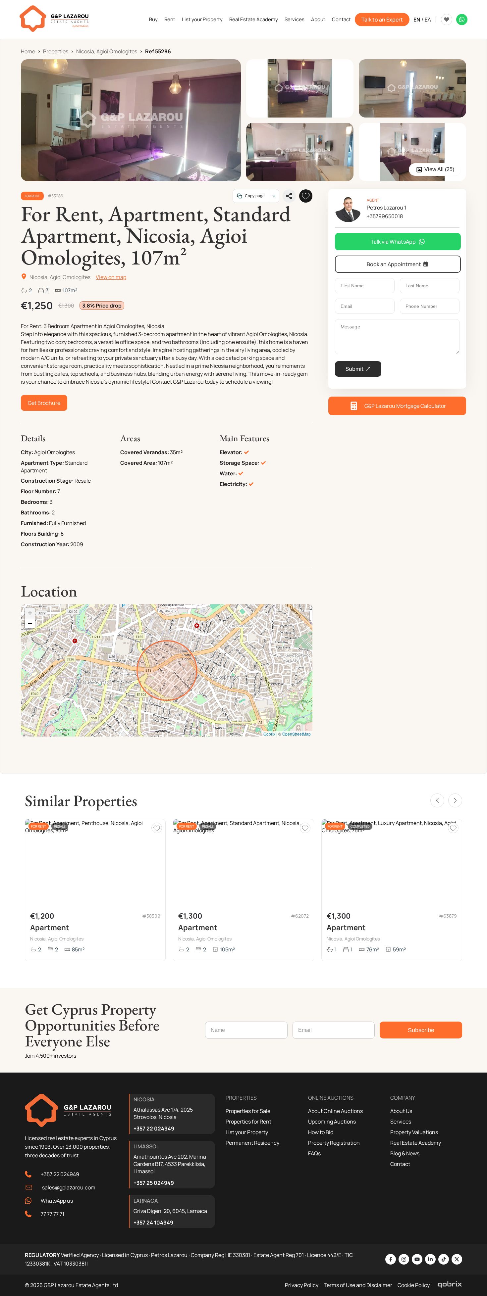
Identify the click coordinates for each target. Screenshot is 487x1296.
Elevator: (231, 452)
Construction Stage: (47, 480)
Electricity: (233, 484)
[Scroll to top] (480, 1248)
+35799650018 (385, 216)
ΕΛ (428, 19)
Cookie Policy (414, 1285)
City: (27, 452)
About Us (401, 1111)
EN (416, 19)
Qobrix (269, 734)
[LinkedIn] (430, 1259)
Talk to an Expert (382, 19)
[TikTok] (443, 1259)
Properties (55, 51)
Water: (228, 473)
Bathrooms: (36, 512)
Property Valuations (414, 1132)
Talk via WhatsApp (393, 241)
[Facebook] (390, 1259)
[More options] (274, 196)
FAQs (314, 1153)
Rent (169, 19)
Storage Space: (239, 462)
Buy (153, 19)
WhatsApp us (57, 1200)
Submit (355, 368)
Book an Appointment (394, 264)
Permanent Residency (252, 1142)
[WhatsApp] (461, 19)
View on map (111, 277)
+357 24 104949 (153, 1222)
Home (28, 51)
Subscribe (421, 1030)
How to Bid (320, 1132)
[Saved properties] (446, 19)
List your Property (202, 19)
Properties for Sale (248, 1111)
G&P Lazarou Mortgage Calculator (405, 405)
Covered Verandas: (144, 452)
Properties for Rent (248, 1121)
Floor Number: (38, 491)
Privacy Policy (301, 1285)
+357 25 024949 (154, 1182)
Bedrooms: (35, 501)
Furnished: (34, 523)
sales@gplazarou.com (68, 1187)
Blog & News (404, 1153)
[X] (457, 1259)
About (318, 19)
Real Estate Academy (253, 19)
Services (294, 19)
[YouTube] (417, 1259)
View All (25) (439, 169)
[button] (30, 613)
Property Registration (334, 1142)
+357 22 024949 (60, 1174)
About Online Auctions (335, 1111)
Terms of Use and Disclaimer (358, 1285)
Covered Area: (138, 462)
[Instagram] (404, 1259)
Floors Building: (40, 533)
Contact (341, 19)
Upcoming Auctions (332, 1121)
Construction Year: (45, 544)
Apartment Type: (42, 462)
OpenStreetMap (296, 734)
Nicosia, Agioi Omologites (106, 51)
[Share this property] (289, 196)
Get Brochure (44, 403)
